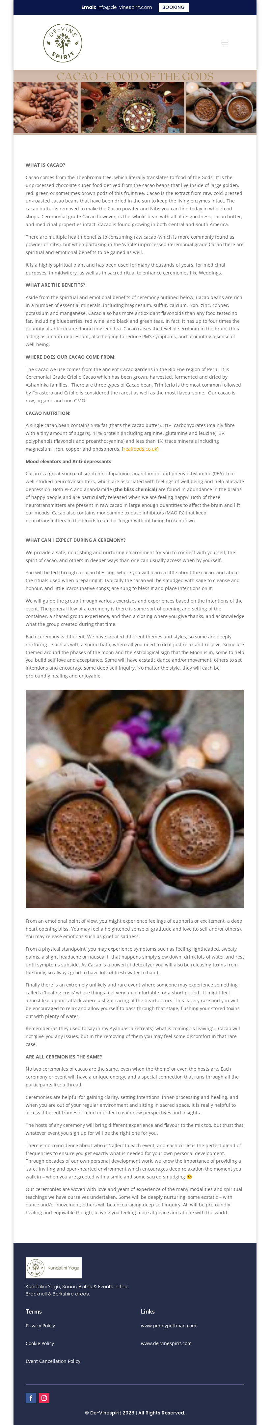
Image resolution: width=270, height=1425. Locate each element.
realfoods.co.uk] (141, 449)
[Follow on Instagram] (44, 1398)
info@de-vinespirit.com (124, 7)
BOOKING (173, 7)
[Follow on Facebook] (31, 1398)
